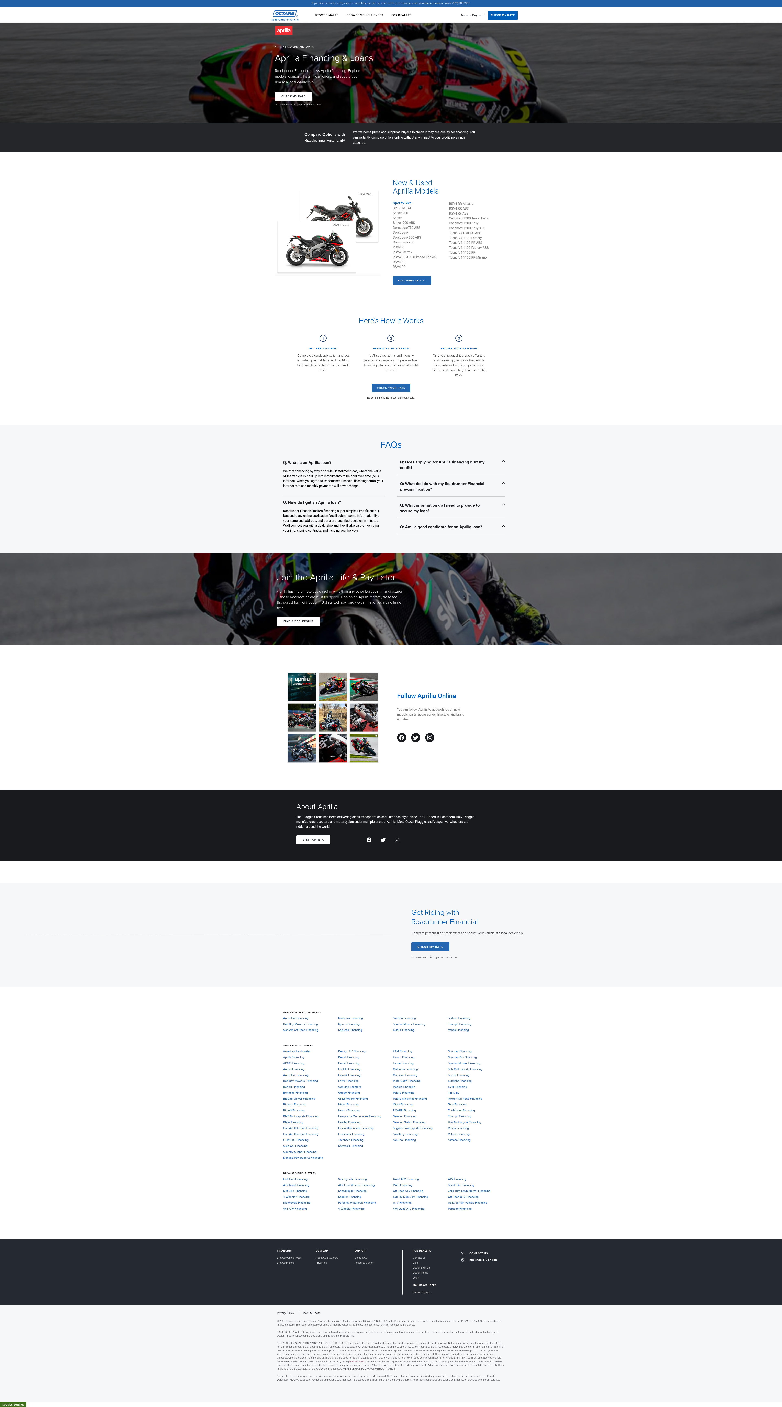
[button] (451, 465)
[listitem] (391, 1350)
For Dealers (401, 15)
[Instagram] (397, 839)
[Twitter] (415, 737)
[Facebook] (401, 737)
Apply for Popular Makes (302, 1012)
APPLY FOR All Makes (298, 1045)
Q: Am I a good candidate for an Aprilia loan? (441, 527)
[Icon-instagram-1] (429, 737)
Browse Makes (327, 15)
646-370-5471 (356, 1361)
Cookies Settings (13, 1404)
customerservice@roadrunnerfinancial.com (425, 3)
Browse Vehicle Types (365, 15)
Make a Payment (473, 15)
